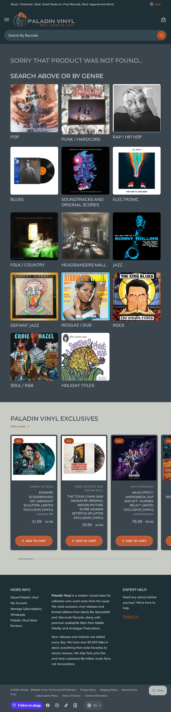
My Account (18, 603)
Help (158, 4)
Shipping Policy (109, 689)
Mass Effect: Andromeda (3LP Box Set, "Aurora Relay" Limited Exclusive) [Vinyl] (138, 500)
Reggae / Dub (77, 325)
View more (17, 426)
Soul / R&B (22, 385)
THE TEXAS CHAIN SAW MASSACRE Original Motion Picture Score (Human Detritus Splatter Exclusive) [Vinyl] (85, 506)
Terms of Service (71, 695)
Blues (17, 199)
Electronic (126, 199)
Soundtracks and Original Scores (82, 202)
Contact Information (96, 695)
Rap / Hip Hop (127, 136)
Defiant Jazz (24, 325)
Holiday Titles (78, 385)
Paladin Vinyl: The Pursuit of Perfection (54, 689)
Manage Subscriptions (26, 609)
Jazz (117, 264)
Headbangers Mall (84, 264)
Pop (14, 136)
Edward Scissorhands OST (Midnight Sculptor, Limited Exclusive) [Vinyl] (38, 500)
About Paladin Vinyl (24, 597)
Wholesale (17, 615)
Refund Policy (129, 689)
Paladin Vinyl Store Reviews (23, 623)
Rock (118, 325)
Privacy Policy (88, 689)
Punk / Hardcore (81, 139)
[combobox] (85, 35)
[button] (6, 19)
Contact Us (130, 616)
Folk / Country (27, 264)
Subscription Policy (47, 695)
